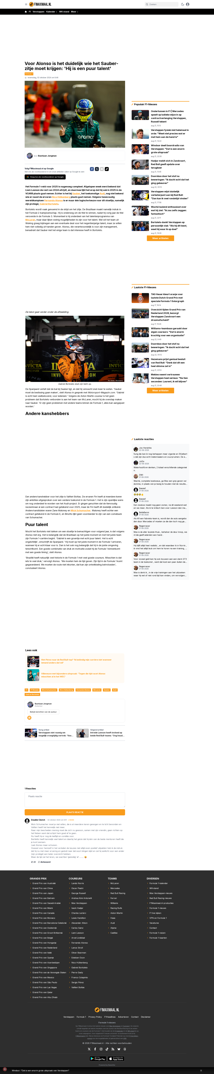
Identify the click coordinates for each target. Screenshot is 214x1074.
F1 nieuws (35, 690)
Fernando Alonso (53, 200)
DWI (141, 475)
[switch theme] (182, 4)
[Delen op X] (97, 169)
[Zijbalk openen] (26, 4)
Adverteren (123, 1017)
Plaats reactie (74, 812)
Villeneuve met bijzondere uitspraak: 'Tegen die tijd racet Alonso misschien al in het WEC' (73, 675)
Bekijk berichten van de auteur (43, 712)
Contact (134, 1017)
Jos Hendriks (145, 448)
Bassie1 (142, 488)
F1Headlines (110, 1017)
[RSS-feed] (112, 1049)
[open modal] (187, 4)
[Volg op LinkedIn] (29, 718)
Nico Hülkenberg (61, 197)
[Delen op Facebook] (92, 169)
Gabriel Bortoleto (49, 204)
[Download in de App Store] (116, 1058)
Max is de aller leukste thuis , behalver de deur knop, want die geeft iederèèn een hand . (160, 533)
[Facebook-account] (95, 1049)
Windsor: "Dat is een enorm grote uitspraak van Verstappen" (40, 1070)
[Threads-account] (124, 1049)
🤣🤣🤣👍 (139, 494)
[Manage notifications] (5, 1069)
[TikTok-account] (107, 1049)
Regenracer (144, 526)
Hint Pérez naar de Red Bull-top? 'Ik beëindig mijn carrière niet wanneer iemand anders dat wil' (76, 661)
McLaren (30, 219)
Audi (102, 193)
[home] (26, 12)
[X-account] (89, 1049)
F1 (30, 11)
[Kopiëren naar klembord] (107, 169)
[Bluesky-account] (118, 1049)
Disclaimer (146, 1017)
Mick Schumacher (81, 510)
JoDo (141, 461)
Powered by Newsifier (107, 1065)
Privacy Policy (95, 1017)
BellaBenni (144, 512)
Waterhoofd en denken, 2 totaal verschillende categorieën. (160, 469)
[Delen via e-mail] (102, 169)
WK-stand (64, 11)
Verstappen (38, 11)
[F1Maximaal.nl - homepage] (40, 4)
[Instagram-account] (101, 1049)
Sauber (76, 193)
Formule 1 (29, 74)
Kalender (50, 11)
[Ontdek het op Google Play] (98, 1058)
